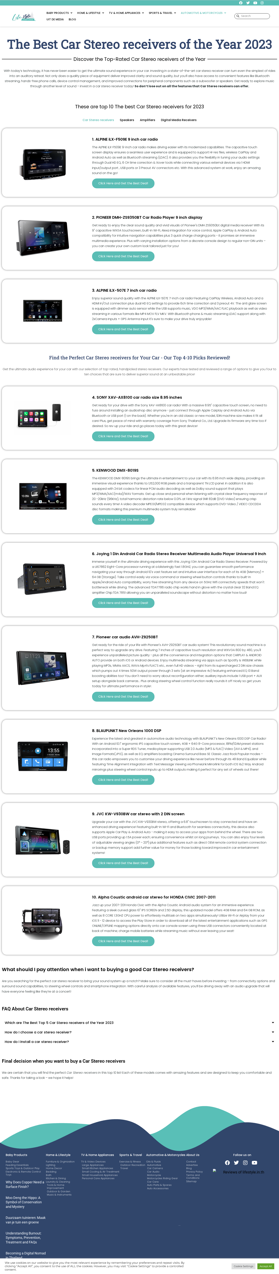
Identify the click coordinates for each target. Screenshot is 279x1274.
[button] (59, 13)
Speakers (127, 120)
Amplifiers (147, 120)
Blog (72, 19)
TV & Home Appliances (124, 13)
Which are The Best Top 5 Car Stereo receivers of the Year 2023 (59, 1022)
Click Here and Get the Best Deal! (123, 183)
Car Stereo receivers (98, 120)
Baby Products (57, 13)
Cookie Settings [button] (243, 1266)
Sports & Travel (130, 1155)
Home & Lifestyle (88, 13)
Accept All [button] (266, 1266)
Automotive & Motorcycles (165, 1155)
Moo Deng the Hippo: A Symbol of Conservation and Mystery (24, 1202)
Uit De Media (55, 19)
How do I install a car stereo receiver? (37, 1041)
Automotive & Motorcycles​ (201, 13)
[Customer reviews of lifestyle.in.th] (242, 1172)
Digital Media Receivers (179, 120)
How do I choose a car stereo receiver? (38, 1032)
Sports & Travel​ (160, 13)
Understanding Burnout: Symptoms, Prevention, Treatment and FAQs (23, 1237)
